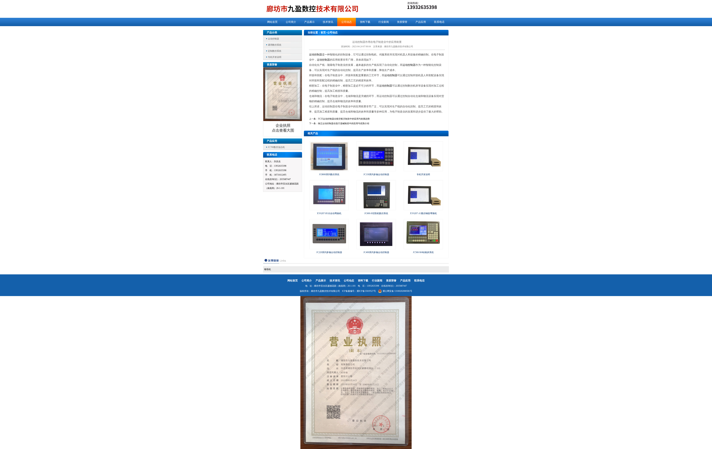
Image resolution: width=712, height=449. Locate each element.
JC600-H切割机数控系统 (376, 213)
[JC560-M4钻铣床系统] (423, 247)
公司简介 (291, 22)
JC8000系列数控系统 (329, 174)
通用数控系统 (274, 45)
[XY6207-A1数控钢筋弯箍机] (423, 208)
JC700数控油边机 (276, 147)
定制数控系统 (274, 51)
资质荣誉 (402, 22)
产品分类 (272, 32)
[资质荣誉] (282, 135)
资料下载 (365, 22)
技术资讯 (328, 22)
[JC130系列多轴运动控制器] (376, 169)
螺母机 (267, 269)
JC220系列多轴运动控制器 (329, 252)
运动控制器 (273, 38)
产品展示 (309, 22)
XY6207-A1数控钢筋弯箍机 (423, 213)
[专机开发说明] (423, 169)
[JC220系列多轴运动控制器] (329, 247)
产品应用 (421, 22)
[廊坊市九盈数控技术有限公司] (318, 9)
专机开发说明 (274, 57)
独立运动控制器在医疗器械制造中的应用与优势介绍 (343, 123)
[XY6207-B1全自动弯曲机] (329, 208)
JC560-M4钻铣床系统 (423, 252)
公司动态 (346, 22)
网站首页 (272, 22)
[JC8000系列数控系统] (329, 169)
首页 (323, 32)
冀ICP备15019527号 (366, 291)
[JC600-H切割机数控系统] (376, 208)
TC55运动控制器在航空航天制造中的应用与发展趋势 (344, 119)
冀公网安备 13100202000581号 (397, 291)
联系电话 (439, 22)
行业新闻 (383, 22)
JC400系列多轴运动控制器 (376, 252)
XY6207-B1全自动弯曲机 (329, 213)
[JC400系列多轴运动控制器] (376, 247)
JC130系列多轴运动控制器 (376, 174)
